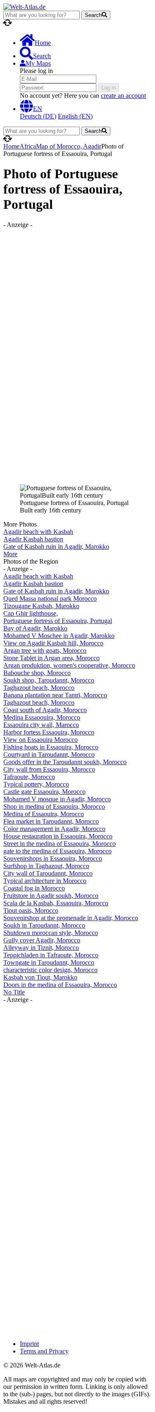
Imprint (29, 1343)
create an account (123, 95)
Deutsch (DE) (38, 116)
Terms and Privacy (44, 1351)
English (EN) (75, 116)
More (10, 553)
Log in (108, 88)
